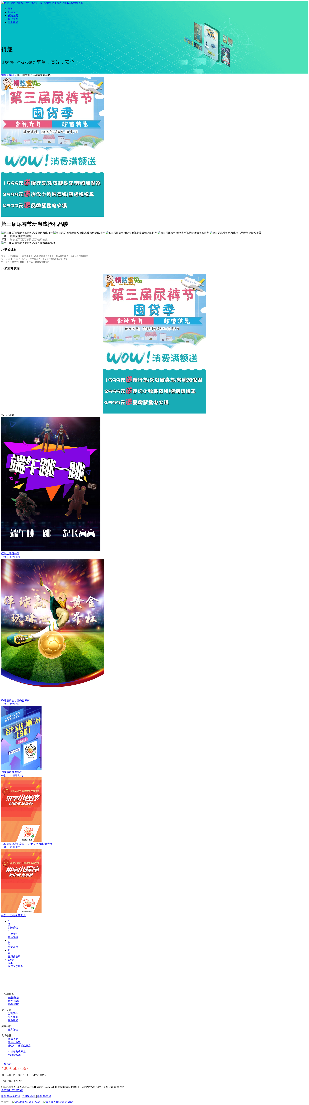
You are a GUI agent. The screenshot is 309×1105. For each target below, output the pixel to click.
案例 (11, 75)
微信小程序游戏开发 (19, 1045)
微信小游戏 (14, 1042)
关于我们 (13, 22)
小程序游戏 (14, 1055)
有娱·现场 (13, 1000)
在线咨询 (6, 1063)
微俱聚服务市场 (10, 1096)
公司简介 (13, 1013)
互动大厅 (13, 12)
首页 (10, 8)
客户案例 (13, 19)
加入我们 (13, 1017)
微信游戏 (13, 1039)
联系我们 (13, 1020)
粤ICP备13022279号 (12, 1090)
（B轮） (71, 1102)
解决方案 (13, 15)
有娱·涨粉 (13, 997)
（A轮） (38, 1102)
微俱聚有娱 (44, 1096)
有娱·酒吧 (13, 1004)
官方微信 (13, 1029)
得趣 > (5, 75)
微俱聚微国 (29, 1096)
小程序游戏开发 (17, 1051)
